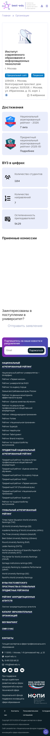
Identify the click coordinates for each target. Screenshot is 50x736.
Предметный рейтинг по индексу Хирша (20, 475)
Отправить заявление (25, 325)
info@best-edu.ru (12, 664)
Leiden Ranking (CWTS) (12, 546)
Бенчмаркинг (10, 622)
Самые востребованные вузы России (19, 391)
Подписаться (36, 350)
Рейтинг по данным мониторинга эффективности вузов (17, 396)
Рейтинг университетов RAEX (15, 383)
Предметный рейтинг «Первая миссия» (19, 483)
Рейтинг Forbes (9, 418)
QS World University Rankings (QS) (16, 526)
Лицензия (38, 75)
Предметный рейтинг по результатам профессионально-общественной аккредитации (19, 462)
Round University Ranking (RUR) (16, 542)
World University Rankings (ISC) (15, 574)
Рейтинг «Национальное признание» (18, 422)
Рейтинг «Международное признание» (19, 414)
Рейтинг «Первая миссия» (13, 379)
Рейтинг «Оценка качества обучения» (19, 402)
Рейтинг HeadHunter (11, 430)
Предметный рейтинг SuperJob (16, 498)
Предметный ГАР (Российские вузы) (18, 487)
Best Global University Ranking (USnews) (19, 538)
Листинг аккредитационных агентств (19, 607)
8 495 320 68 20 (12, 660)
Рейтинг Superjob (10, 426)
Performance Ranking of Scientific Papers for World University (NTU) (21, 551)
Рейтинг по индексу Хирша (14, 387)
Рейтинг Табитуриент (11, 434)
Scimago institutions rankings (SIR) (17, 563)
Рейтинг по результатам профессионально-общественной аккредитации (17, 408)
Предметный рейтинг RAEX (14, 479)
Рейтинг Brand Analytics (12, 438)
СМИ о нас (8, 629)
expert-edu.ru (10, 656)
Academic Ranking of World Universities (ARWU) (22, 530)
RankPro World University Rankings (17, 577)
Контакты (15, 711)
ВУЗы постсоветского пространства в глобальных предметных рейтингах (18, 587)
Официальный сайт (16, 75)
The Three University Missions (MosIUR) (19, 534)
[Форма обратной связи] (46, 732)
